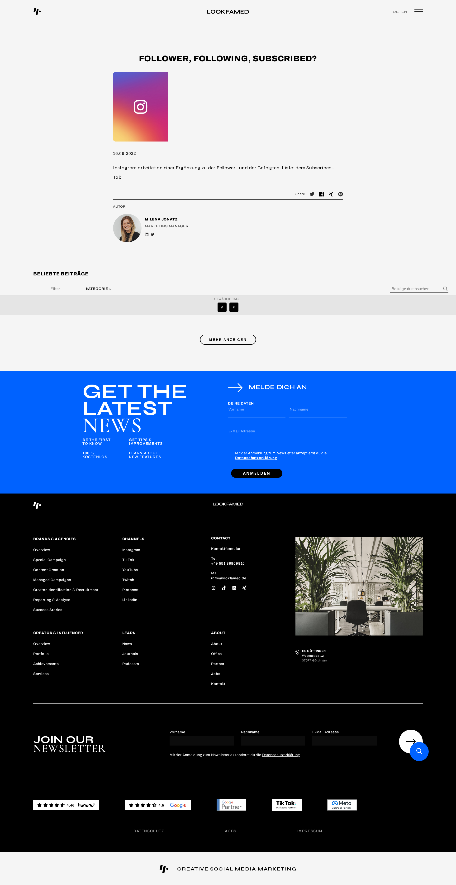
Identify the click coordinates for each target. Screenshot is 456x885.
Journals (130, 654)
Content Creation (48, 570)
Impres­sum (310, 831)
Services (41, 674)
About (216, 644)
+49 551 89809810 (228, 563)
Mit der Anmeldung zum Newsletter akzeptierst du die (281, 455)
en (404, 12)
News (127, 644)
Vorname (236, 409)
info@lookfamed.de (228, 578)
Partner (217, 664)
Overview (41, 550)
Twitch (128, 580)
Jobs (215, 674)
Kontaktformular (225, 549)
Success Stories (47, 610)
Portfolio (41, 654)
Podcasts (130, 664)
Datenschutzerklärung (256, 458)
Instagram (131, 550)
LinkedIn (130, 600)
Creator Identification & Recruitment (66, 590)
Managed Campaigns (52, 580)
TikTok (128, 560)
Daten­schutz (148, 831)
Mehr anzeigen (228, 340)
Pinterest (130, 590)
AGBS (230, 831)
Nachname (299, 409)
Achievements (46, 664)
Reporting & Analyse (51, 600)
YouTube (130, 570)
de (396, 12)
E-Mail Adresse (241, 431)
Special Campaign (49, 560)
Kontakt (218, 684)
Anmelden (257, 473)
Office (216, 654)
